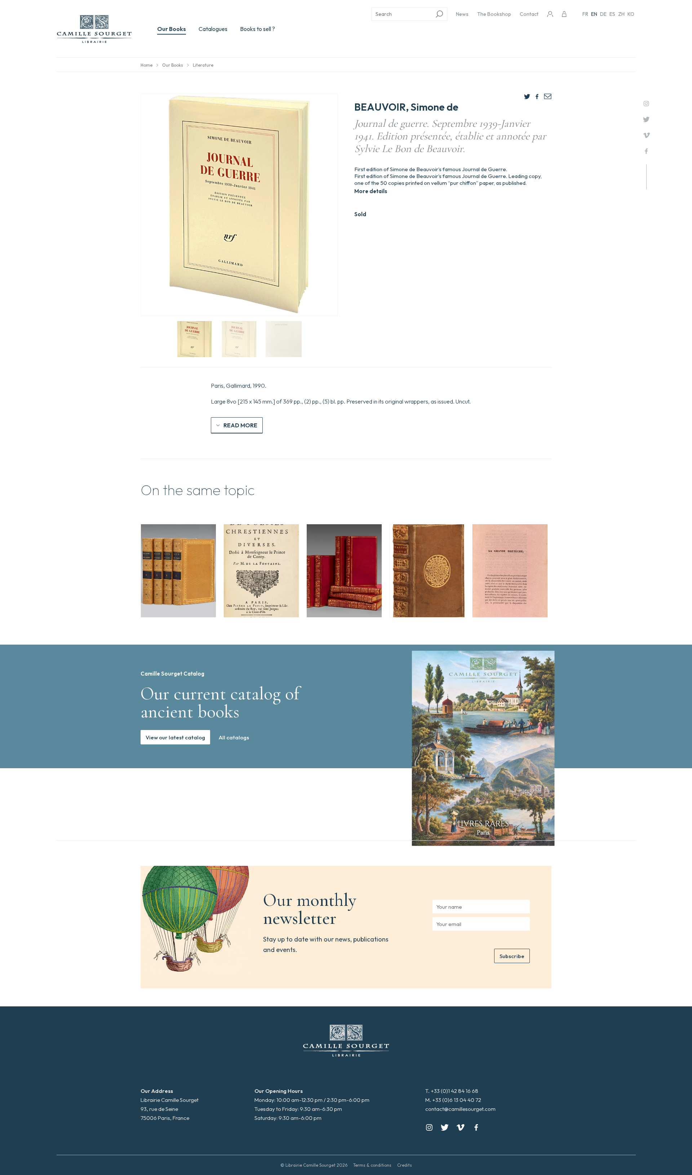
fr (585, 14)
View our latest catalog (175, 737)
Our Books (171, 28)
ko (630, 14)
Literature (203, 65)
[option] (178, 571)
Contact (529, 14)
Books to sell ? (257, 28)
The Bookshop (494, 14)
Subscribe (512, 956)
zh (621, 14)
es (612, 14)
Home (146, 65)
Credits (404, 1165)
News (462, 14)
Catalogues (213, 28)
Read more (240, 425)
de (603, 14)
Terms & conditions (372, 1165)
